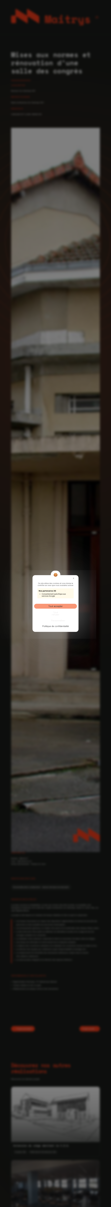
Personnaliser (56, 620)
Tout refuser (55, 613)
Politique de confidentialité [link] (55, 626)
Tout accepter (55, 606)
